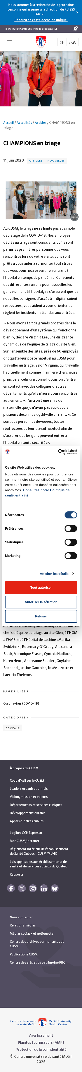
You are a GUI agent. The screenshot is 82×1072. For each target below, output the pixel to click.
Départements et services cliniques (36, 805)
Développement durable (27, 813)
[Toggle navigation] (9, 42)
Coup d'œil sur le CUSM (27, 780)
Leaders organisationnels (29, 789)
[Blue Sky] (55, 888)
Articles (40, 123)
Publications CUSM (24, 954)
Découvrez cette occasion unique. (41, 20)
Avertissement (41, 1035)
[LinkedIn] (44, 888)
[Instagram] (33, 888)
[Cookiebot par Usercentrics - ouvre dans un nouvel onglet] (58, 452)
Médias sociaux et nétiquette (31, 933)
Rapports (16, 874)
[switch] (71, 528)
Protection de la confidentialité (41, 1049)
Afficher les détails (54, 574)
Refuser (41, 616)
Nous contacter (21, 917)
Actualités (24, 123)
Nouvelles (56, 160)
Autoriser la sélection (41, 602)
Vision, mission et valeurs (29, 797)
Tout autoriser (41, 587)
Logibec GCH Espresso (26, 833)
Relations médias (23, 925)
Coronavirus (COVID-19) (21, 703)
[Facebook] (11, 888)
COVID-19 (12, 728)
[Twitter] (22, 888)
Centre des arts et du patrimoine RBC (37, 962)
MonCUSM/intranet (24, 841)
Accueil (8, 123)
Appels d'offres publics (27, 821)
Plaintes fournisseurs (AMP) (41, 1042)
